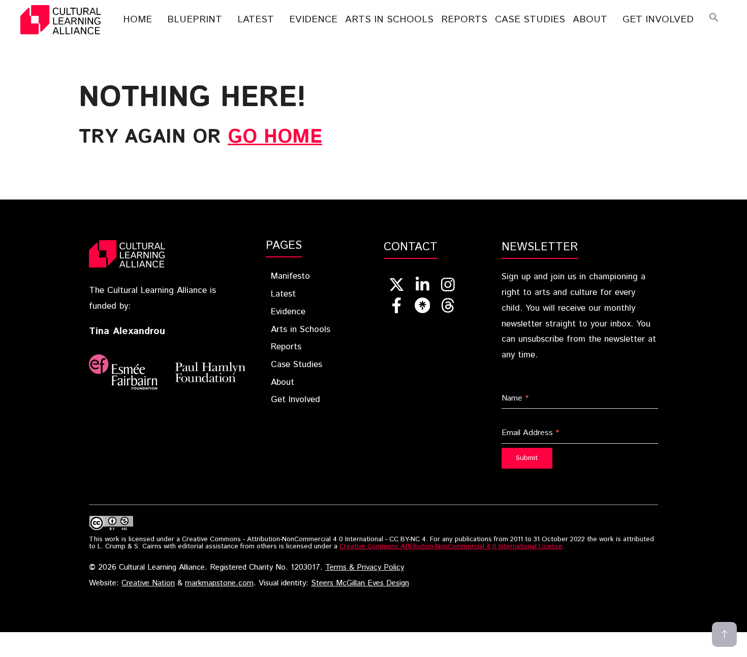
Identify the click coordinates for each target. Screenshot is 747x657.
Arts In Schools (389, 19)
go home (275, 137)
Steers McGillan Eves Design (360, 583)
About (590, 19)
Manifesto (290, 276)
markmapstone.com (219, 583)
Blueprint (194, 19)
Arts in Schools (300, 329)
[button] (714, 19)
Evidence (313, 19)
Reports (464, 19)
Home (137, 19)
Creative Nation (148, 583)
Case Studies (530, 19)
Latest (255, 19)
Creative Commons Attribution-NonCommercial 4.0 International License (451, 546)
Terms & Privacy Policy (364, 567)
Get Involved (658, 19)
